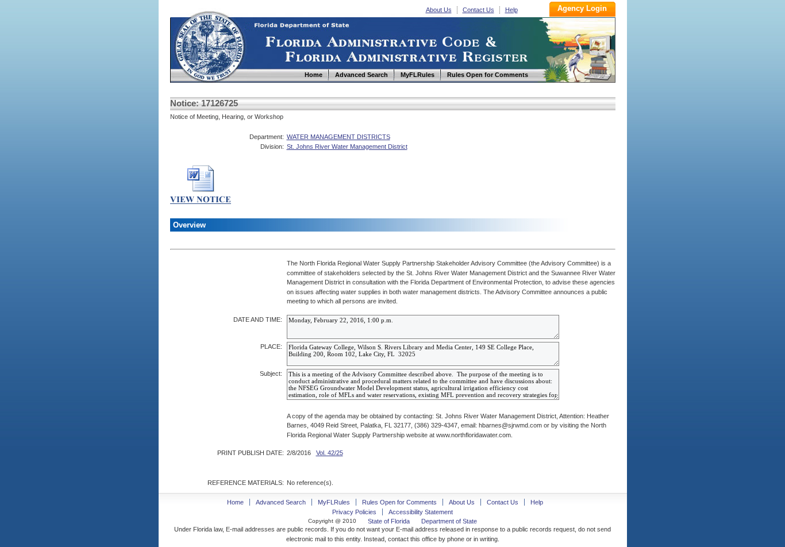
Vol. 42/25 (329, 452)
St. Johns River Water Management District (347, 146)
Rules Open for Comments (399, 502)
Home (209, 45)
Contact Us (478, 9)
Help (511, 9)
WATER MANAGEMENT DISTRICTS (338, 136)
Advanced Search (281, 502)
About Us (439, 9)
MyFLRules (334, 502)
